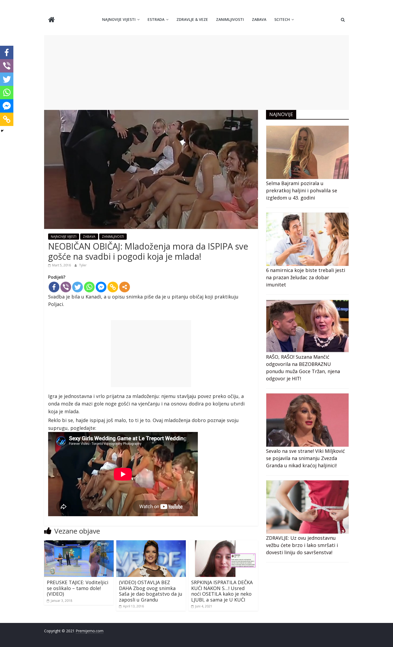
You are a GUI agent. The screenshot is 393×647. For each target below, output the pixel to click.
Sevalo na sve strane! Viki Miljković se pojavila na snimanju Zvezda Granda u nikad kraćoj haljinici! (305, 458)
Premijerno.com (89, 630)
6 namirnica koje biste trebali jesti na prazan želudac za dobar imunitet (305, 277)
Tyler (83, 265)
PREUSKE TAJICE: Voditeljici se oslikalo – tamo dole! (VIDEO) (77, 588)
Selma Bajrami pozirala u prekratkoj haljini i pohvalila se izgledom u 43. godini (301, 190)
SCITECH (282, 19)
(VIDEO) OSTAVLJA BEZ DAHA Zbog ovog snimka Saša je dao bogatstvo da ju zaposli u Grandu (150, 591)
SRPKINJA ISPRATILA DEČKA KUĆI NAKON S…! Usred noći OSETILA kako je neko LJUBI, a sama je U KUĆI (222, 591)
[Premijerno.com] (51, 20)
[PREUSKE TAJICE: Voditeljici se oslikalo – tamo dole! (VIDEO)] (79, 543)
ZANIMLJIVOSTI (230, 19)
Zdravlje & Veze (192, 19)
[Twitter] (77, 287)
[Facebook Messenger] (101, 287)
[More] (124, 287)
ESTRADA (156, 19)
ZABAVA (259, 19)
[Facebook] (54, 287)
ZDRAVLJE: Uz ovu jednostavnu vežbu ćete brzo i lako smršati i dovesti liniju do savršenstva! (302, 545)
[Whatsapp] (89, 287)
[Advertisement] (196, 72)
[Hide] (2, 131)
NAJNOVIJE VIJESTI (119, 19)
